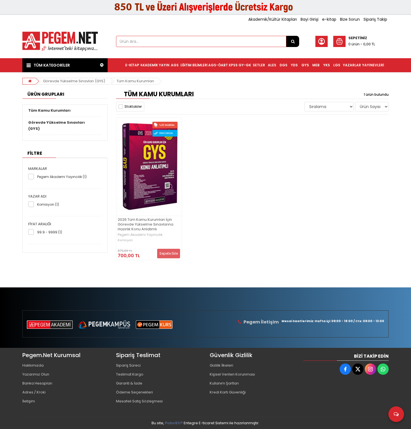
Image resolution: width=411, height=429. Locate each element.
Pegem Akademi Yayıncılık (140, 235)
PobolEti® (174, 423)
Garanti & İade (129, 383)
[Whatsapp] (383, 369)
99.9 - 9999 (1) (49, 232)
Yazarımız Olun (35, 374)
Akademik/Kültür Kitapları (272, 19)
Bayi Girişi (309, 19)
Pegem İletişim (261, 322)
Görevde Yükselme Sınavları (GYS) (74, 81)
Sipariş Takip (375, 19)
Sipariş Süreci (128, 365)
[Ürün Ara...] (292, 41)
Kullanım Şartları (224, 383)
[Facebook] (345, 369)
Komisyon (125, 240)
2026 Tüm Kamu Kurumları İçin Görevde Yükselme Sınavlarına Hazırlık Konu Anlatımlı (145, 224)
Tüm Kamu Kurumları (135, 81)
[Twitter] (357, 369)
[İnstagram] (370, 369)
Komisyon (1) (48, 204)
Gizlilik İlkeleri (221, 365)
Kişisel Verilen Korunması (232, 374)
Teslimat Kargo (129, 374)
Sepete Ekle (168, 253)
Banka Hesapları (37, 383)
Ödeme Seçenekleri (134, 392)
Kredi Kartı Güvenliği (228, 392)
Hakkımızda (33, 365)
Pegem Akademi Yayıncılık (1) (62, 176)
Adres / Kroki (34, 392)
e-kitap (329, 19)
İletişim (28, 401)
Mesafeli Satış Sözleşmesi (139, 401)
